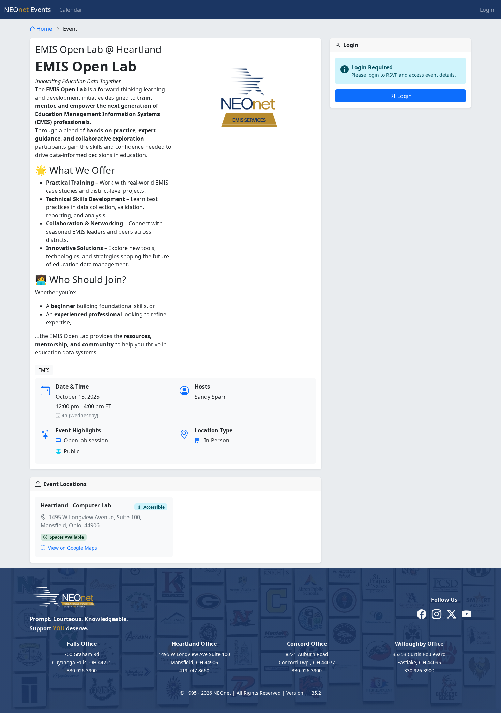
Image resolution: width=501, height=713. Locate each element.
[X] (451, 614)
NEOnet (222, 692)
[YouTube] (466, 614)
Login (487, 9)
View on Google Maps (72, 547)
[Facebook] (421, 614)
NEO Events (27, 9)
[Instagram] (436, 614)
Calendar (70, 9)
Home (43, 28)
